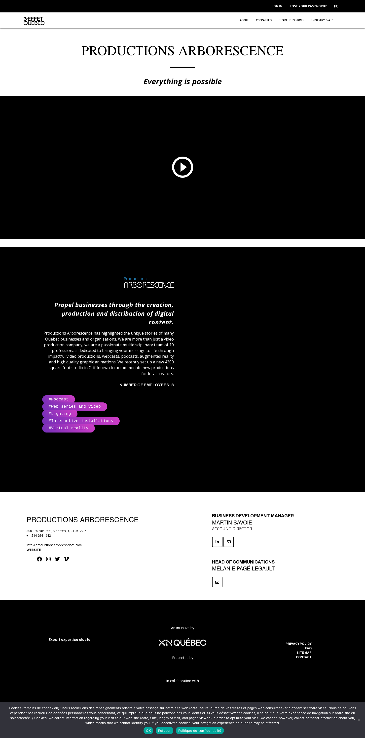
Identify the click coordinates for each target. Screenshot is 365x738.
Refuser (164, 731)
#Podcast (59, 399)
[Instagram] (48, 560)
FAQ (308, 648)
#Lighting (60, 414)
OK (148, 731)
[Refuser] (358, 719)
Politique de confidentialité (199, 731)
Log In (277, 6)
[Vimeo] (66, 560)
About (244, 20)
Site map (304, 652)
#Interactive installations (81, 421)
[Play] (182, 167)
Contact (304, 657)
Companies (264, 20)
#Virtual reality (68, 428)
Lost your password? (308, 6)
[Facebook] (39, 560)
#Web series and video (75, 406)
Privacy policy (299, 644)
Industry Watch (323, 20)
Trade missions (291, 20)
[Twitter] (57, 560)
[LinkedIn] (300, 633)
